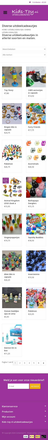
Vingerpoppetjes (11, 237)
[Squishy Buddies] (36, 224)
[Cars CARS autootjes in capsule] (36, 76)
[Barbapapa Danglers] (36, 187)
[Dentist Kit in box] (12, 334)
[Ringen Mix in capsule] (12, 113)
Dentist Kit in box (10, 349)
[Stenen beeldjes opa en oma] (12, 297)
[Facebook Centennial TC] (21, 394)
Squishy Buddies (35, 237)
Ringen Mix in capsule (10, 128)
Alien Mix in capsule (9, 275)
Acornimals (33, 164)
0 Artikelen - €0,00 (39, 2)
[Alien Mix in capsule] (12, 260)
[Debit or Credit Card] (43, 436)
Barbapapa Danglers (33, 202)
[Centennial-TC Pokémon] (36, 297)
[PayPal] (37, 436)
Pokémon (32, 311)
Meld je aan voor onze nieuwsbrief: (24, 380)
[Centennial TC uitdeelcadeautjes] (29, 12)
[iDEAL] (31, 436)
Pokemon (8, 164)
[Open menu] (5, 12)
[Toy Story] (12, 76)
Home (4, 30)
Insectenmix (33, 274)
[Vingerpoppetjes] (12, 224)
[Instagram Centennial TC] (26, 394)
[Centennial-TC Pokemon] (12, 150)
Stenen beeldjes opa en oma (11, 312)
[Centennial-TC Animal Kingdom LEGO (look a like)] (12, 187)
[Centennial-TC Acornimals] (36, 150)
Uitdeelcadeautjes (15, 30)
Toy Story (8, 90)
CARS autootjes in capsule (35, 91)
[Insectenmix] (36, 260)
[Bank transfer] (25, 436)
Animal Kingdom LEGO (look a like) (12, 202)
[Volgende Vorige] (43, 363)
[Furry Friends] (36, 113)
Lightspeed (41, 433)
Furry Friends (34, 127)
